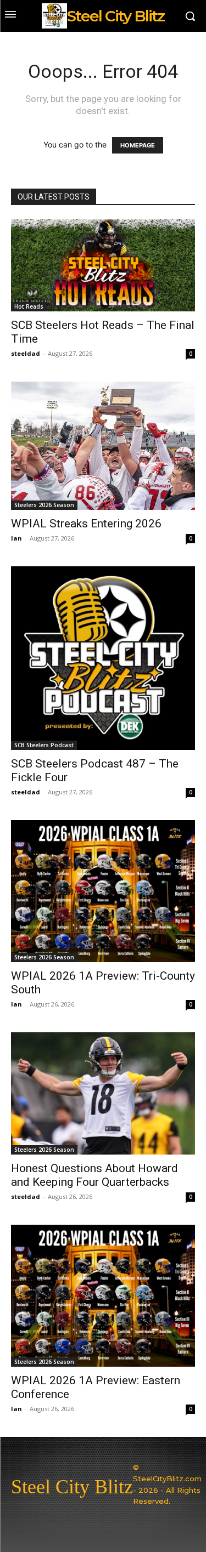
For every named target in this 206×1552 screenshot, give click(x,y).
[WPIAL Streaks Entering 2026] (103, 446)
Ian (16, 538)
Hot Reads (28, 306)
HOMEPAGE (137, 145)
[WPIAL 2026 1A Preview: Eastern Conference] (103, 1296)
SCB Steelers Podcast (44, 745)
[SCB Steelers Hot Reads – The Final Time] (103, 265)
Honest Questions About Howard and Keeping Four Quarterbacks (94, 1175)
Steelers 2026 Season (44, 505)
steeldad (25, 353)
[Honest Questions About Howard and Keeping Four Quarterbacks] (103, 1093)
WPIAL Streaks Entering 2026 (86, 523)
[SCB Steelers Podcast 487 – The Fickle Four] (103, 658)
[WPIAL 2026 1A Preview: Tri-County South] (103, 891)
